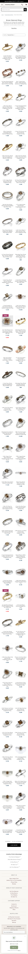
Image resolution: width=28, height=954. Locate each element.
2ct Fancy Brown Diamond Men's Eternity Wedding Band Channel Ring (20, 181)
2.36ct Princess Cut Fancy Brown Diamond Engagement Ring (20, 734)
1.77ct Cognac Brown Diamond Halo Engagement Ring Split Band (21, 206)
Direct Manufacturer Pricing (14, 859)
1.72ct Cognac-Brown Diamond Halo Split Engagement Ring (7, 181)
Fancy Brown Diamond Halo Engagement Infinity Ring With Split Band (20, 57)
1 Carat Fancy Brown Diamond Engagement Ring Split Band (7, 582)
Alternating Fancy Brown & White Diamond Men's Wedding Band (7, 433)
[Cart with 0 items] (26, 4)
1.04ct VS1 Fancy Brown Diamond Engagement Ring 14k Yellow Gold (7, 157)
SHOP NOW (17, 1)
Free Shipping (14, 895)
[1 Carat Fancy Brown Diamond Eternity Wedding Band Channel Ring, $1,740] (7, 622)
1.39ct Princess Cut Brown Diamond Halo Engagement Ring (20, 532)
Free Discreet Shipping (14, 857)
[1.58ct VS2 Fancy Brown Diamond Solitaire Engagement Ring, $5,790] (7, 748)
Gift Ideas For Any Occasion (14, 918)
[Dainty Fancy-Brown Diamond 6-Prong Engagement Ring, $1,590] (20, 473)
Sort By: (5, 35)
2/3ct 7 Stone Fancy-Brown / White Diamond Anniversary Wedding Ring (20, 82)
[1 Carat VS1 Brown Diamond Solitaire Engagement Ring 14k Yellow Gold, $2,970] (7, 47)
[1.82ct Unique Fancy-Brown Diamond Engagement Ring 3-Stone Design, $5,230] (7, 447)
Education (14, 920)
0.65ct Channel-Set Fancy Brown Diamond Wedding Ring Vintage (7, 532)
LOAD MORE (14, 845)
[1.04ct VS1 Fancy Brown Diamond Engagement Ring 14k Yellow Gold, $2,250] (7, 147)
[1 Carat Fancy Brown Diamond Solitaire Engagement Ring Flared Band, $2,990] (7, 271)
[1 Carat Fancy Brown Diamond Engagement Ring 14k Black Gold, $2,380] (7, 374)
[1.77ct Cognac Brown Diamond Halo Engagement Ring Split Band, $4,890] (20, 195)
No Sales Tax (14, 864)
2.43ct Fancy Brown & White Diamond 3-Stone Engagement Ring (21, 307)
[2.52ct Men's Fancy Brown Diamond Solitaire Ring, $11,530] (7, 473)
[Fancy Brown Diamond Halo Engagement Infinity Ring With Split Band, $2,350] (20, 47)
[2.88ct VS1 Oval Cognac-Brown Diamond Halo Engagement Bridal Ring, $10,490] (20, 423)
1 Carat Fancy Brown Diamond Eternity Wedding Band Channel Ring (7, 632)
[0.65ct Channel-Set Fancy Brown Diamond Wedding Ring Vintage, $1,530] (7, 521)
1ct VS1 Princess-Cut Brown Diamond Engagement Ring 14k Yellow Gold (20, 633)
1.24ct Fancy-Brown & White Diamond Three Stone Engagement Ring (20, 231)
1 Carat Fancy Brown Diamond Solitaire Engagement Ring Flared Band (7, 281)
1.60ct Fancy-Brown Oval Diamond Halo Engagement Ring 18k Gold (7, 659)
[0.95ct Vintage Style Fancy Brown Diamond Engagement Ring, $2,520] (7, 772)
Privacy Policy (14, 882)
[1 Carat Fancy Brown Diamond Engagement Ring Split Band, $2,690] (7, 571)
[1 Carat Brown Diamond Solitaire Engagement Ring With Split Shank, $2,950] (20, 271)
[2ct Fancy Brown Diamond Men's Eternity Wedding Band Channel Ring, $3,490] (20, 171)
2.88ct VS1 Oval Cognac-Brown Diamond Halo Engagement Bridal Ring (20, 433)
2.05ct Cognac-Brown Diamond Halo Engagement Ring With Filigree (21, 458)
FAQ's (14, 909)
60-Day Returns (14, 862)
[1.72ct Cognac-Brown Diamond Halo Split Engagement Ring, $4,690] (7, 171)
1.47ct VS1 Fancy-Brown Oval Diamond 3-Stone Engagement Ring (7, 734)
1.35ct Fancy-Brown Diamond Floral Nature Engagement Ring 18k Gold (7, 107)
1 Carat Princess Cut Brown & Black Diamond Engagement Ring (20, 831)
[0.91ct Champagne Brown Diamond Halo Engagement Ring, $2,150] (20, 748)
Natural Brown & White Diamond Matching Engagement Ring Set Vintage (20, 556)
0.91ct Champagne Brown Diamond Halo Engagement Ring (20, 758)
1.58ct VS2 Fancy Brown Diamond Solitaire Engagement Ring (7, 758)
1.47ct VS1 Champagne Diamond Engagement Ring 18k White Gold (7, 831)
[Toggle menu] (2, 5)
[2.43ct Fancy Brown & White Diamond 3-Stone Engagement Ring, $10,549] (20, 296)
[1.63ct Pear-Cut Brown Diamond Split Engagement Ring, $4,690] (20, 796)
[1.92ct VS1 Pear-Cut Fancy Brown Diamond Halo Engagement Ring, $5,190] (7, 497)
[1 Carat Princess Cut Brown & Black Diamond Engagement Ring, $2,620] (20, 821)
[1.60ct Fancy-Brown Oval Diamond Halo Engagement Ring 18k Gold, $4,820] (7, 648)
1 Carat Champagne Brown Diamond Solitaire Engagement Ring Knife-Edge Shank (20, 107)
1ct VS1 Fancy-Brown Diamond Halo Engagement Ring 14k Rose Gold (20, 359)
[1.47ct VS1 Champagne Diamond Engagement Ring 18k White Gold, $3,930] (7, 821)
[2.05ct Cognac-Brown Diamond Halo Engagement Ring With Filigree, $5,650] (20, 447)
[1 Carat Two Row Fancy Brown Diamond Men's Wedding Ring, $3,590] (20, 497)
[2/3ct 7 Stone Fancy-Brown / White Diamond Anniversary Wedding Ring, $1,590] (20, 72)
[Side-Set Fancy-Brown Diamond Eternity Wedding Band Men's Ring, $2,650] (7, 195)
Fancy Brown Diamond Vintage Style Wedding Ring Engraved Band (7, 231)
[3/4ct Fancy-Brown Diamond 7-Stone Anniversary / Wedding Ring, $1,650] (7, 348)
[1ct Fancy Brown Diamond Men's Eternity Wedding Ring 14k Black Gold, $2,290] (7, 245)
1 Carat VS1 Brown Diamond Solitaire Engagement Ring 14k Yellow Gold (7, 57)
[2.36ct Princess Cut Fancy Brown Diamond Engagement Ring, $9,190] (20, 723)
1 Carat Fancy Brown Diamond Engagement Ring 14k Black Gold (7, 384)
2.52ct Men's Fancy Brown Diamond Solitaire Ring (7, 482)
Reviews (14, 884)
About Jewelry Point (14, 878)
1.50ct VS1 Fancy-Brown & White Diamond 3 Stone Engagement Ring (20, 157)
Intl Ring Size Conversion (14, 917)
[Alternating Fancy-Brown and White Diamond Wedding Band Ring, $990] (20, 374)
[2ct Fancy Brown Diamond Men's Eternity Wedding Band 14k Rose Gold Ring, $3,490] (7, 72)
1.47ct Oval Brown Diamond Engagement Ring (20, 606)
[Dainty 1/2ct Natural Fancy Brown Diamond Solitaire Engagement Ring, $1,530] (20, 772)
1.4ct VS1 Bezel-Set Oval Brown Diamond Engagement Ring (20, 709)
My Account (14, 906)
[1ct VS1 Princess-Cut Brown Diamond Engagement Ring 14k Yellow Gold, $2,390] (20, 622)
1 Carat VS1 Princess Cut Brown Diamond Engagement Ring (20, 132)
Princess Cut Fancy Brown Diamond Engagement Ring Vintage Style (20, 658)
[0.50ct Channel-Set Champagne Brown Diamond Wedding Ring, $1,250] (7, 122)
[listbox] (11, 35)
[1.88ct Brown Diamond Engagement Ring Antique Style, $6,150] (20, 571)
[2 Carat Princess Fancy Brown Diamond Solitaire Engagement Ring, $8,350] (20, 673)
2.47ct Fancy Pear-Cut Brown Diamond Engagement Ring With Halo (7, 684)
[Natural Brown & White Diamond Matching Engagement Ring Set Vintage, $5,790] (20, 546)
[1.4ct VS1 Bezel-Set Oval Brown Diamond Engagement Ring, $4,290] (20, 699)
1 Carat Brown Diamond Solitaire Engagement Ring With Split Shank (20, 281)
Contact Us (14, 904)
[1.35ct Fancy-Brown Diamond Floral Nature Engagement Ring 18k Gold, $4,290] (7, 97)
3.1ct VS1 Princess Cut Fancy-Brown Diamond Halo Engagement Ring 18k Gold (7, 331)
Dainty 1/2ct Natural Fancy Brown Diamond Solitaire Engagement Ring (20, 782)
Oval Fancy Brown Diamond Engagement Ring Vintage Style (7, 807)
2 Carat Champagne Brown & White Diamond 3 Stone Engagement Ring (7, 556)
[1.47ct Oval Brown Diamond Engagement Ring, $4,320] (20, 596)
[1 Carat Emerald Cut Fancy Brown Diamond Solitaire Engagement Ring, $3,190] (7, 296)
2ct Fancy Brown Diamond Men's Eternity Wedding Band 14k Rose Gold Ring (7, 82)
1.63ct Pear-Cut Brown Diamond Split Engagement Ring (20, 807)
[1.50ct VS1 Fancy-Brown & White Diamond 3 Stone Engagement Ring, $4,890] (20, 147)
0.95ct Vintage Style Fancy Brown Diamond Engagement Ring (7, 782)
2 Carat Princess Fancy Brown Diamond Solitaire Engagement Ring (20, 684)
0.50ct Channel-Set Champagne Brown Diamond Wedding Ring (7, 132)
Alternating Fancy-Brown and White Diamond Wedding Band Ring (20, 384)
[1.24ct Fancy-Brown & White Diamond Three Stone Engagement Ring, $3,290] (20, 221)
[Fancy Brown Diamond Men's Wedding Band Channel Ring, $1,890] (20, 398)
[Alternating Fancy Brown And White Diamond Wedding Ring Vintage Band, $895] (20, 245)
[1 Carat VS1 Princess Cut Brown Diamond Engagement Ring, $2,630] (20, 122)
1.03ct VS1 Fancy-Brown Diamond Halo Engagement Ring (7, 409)
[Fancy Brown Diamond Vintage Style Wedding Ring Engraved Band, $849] (7, 221)
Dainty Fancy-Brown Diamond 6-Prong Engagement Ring (20, 483)
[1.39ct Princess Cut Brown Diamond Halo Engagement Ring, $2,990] (20, 521)
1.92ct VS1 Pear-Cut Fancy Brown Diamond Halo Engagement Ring (7, 507)
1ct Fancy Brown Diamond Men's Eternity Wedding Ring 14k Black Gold (7, 255)
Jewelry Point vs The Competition (14, 880)
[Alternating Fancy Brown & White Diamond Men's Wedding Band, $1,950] (7, 423)
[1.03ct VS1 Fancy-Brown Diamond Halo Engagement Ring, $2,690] (7, 398)
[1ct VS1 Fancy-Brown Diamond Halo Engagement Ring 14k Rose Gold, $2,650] (20, 348)
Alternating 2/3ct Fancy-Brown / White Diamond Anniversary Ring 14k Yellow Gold (20, 331)
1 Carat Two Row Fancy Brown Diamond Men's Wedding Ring (21, 507)
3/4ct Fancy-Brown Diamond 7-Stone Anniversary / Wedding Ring (7, 359)
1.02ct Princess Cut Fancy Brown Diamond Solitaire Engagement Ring (7, 709)
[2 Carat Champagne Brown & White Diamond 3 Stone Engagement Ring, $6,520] (7, 546)
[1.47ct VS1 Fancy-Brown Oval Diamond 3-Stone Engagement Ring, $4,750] (7, 723)
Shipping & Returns (14, 907)
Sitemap (14, 922)
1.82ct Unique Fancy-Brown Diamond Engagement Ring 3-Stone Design (7, 458)
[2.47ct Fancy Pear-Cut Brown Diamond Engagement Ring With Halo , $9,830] (7, 673)
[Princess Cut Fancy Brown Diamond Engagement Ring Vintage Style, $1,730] (20, 648)
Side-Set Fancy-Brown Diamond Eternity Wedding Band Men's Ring (7, 205)
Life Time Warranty (14, 867)
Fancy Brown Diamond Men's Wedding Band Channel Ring (20, 409)
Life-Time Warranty (14, 891)
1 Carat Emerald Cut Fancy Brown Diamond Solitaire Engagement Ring (7, 307)
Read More (14, 28)
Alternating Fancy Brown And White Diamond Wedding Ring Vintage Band (20, 256)
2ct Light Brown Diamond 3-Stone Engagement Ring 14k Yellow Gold (7, 606)
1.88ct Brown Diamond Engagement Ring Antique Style (20, 582)
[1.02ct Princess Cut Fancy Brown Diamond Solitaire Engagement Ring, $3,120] (7, 699)
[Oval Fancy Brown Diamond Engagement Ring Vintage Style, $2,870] (7, 796)
